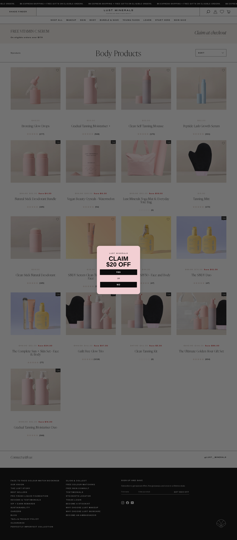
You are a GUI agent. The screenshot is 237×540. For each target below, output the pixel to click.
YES (118, 272)
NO (118, 285)
